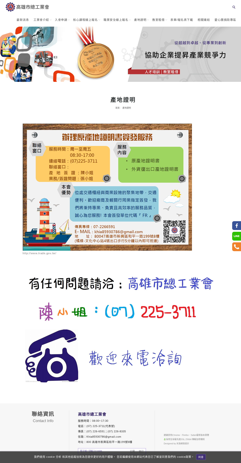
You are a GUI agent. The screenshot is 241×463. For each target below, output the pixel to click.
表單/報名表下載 (181, 19)
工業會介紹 (41, 19)
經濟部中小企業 (237, 416)
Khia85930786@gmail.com (103, 436)
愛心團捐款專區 (225, 19)
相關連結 (204, 19)
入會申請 (61, 19)
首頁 (117, 108)
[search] (234, 7)
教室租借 (158, 19)
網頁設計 (185, 443)
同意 (201, 457)
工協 (237, 393)
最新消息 (23, 19)
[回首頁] (27, 7)
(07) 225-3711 (95, 426)
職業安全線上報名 (116, 19)
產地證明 (140, 19)
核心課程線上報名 (85, 19)
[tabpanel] (120, 54)
